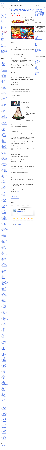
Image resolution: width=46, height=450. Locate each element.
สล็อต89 (3, 352)
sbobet (3, 230)
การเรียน (3, 302)
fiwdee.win (3, 123)
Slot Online (3, 246)
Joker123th (36, 9)
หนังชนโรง (2, 13)
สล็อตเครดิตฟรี (4, 361)
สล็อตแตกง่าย (4, 366)
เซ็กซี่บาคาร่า (3, 379)
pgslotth (3, 204)
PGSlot (43, 9)
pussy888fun (4, 216)
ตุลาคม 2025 (4, 414)
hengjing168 (3, 133)
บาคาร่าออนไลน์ (4, 324)
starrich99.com (4, 258)
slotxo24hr (3, 252)
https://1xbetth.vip (3, 46)
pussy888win (4, 218)
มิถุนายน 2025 (4, 417)
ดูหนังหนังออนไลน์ (4, 310)
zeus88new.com (4, 301)
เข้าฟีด (3, 446)
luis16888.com (4, 160)
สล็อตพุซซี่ (3, 358)
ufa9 (2, 275)
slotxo (1, 43)
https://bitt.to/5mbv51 (14, 196)
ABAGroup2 (3, 74)
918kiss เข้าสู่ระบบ (4, 71)
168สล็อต (3, 63)
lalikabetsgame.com (5, 151)
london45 (3, 157)
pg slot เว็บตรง (4, 186)
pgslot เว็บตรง (4, 197)
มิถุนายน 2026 (4, 407)
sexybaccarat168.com (5, 237)
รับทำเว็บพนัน (4, 340)
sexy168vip (3, 234)
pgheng (3, 193)
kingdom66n (4, 147)
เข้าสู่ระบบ (3, 445)
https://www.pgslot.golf (4, 19)
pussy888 (36, 44)
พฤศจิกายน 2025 (4, 413)
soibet (3, 253)
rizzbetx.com (4, 222)
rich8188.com (4, 221)
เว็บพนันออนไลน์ (4, 387)
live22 (1, 23)
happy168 (3, 132)
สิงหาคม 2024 (4, 426)
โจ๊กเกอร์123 (3, 398)
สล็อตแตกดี (3, 367)
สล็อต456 (3, 345)
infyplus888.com (4, 138)
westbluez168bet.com (5, 293)
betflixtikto (3, 92)
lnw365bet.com (4, 156)
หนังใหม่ (3, 373)
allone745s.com (4, 80)
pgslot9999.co (4, 201)
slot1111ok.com (4, 247)
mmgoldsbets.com (4, 171)
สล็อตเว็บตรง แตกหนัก (5, 363)
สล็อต (3, 343)
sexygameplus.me (4, 239)
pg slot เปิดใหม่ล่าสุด (5, 185)
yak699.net (3, 298)
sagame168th (4, 227)
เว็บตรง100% (3, 382)
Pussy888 (3, 215)
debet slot (3, 109)
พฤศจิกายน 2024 (4, 423)
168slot (3, 62)
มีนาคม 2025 (4, 420)
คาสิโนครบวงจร (4, 305)
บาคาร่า (2, 42)
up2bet (3, 284)
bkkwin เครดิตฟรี (4, 97)
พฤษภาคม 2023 (4, 439)
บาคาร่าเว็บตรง (4, 325)
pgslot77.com (4, 199)
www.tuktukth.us (4, 295)
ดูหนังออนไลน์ (2, 16)
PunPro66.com (4, 210)
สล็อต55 (3, 346)
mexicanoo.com (4, 168)
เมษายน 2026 (4, 409)
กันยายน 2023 (4, 435)
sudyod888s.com (4, 259)
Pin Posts (18, 3)
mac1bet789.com (4, 164)
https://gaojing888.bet (38, 50)
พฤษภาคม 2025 (4, 418)
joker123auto (4, 142)
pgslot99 (3, 200)
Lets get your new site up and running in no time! (10, 3)
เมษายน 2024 (4, 429)
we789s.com (4, 292)
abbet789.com (4, 75)
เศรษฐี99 (3, 395)
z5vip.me (3, 299)
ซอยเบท (3, 308)
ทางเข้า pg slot (4, 318)
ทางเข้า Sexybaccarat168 (5, 319)
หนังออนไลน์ (3, 371)
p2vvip (3, 181)
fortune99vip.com (4, 124)
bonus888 (3, 100)
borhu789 (3, 101)
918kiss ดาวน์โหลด (4, 70)
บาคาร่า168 (3, 323)
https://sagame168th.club (4, 14)
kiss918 (36, 51)
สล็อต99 (3, 355)
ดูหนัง (40, 12)
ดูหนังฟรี (2, 25)
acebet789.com (4, 77)
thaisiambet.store (4, 262)
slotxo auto (3, 251)
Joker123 (3, 141)
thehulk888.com (4, 264)
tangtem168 (36, 12)
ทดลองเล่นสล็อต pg (4, 316)
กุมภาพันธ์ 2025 (4, 421)
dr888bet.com (4, 112)
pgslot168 (3, 198)
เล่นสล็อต (3, 381)
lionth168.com (4, 153)
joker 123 (2, 49)
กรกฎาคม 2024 (4, 427)
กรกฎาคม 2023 (4, 437)
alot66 (3, 81)
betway (3, 94)
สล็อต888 (2, 39)
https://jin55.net (3, 35)
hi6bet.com (3, 134)
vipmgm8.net (4, 289)
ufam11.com (3, 280)
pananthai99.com (4, 182)
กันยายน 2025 (4, 415)
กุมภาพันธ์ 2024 (4, 431)
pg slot (2, 48)
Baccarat (3, 86)
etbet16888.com (4, 117)
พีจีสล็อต (3, 330)
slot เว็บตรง (36, 37)
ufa (2, 272)
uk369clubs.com (4, 283)
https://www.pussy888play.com (5, 17)
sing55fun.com (4, 241)
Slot (2, 245)
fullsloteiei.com (4, 127)
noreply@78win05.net (22, 213)
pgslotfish (3, 203)
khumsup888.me (4, 144)
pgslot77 (2, 20)
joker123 (2, 15)
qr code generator (4, 219)
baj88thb (3, 87)
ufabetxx (3, 277)
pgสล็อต (3, 206)
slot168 (2, 34)
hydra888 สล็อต (4, 136)
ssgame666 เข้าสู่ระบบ (5, 257)
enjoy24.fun (3, 114)
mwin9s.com (4, 172)
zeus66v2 (3, 300)
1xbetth (36, 48)
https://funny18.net (37, 49)
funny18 (3, 129)
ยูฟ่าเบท (3, 336)
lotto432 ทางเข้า (4, 158)
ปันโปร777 (3, 328)
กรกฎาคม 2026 (4, 406)
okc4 (2, 178)
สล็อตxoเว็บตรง (4, 357)
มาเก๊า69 (3, 335)
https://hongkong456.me (4, 27)
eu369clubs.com (4, 118)
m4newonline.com (4, 162)
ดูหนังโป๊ (2, 45)
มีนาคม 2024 (4, 430)
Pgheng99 (3, 194)
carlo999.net (4, 104)
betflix (3, 91)
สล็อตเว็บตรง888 (4, 364)
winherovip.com (4, 294)
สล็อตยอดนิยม (4, 359)
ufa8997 (3, 274)
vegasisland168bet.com (5, 286)
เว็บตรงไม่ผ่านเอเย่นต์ (4, 385)
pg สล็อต (3, 189)
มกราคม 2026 (4, 411)
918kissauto (38, 7)
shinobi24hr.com (4, 240)
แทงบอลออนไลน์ (4, 396)
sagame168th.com (4, 228)
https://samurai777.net (4, 50)
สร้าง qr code (4, 342)
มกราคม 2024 (4, 432)
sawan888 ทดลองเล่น (5, 229)
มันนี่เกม (3, 334)
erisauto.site (3, 116)
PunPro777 (3, 211)
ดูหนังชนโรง (36, 73)
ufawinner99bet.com (5, 282)
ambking (3, 83)
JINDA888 (2, 40)
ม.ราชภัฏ (3, 333)
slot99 (36, 38)
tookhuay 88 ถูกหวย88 (5, 268)
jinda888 (3, 140)
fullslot (3, 126)
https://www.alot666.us (38, 39)
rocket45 (3, 223)
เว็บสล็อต (3, 388)
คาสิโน (3, 304)
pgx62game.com (4, 205)
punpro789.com (4, 213)
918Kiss (3, 69)
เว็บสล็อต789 (3, 390)
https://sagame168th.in (38, 61)
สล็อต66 (2, 28)
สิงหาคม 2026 (4, 405)
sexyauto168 (4, 235)
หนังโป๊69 (3, 372)
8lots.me (3, 68)
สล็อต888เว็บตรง (4, 351)
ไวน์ (2, 400)
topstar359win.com (4, 269)
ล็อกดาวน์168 (4, 341)
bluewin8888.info (4, 98)
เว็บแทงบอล (3, 394)
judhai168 (36, 41)
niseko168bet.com (4, 175)
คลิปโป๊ (36, 47)
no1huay (3, 176)
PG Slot (40, 9)
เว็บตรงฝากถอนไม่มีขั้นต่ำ (5, 384)
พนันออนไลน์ (3, 329)
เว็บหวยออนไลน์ (4, 393)
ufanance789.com (4, 281)
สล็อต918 (3, 353)
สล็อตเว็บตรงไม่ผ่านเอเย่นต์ (5, 365)
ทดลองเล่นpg (4, 314)
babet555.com (4, 85)
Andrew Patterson (23, 13)
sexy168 (3, 233)
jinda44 (2, 37)
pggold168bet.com (4, 192)
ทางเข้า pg (3, 317)
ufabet (3, 276)
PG (2, 183)
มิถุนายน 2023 (4, 438)
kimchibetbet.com (4, 146)
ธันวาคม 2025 (4, 412)
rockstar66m (4, 224)
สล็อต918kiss (4, 354)
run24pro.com (4, 225)
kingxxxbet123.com (4, 148)
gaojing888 (3, 130)
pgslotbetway (2, 52)
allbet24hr (3, 79)
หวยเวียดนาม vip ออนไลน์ (5, 375)
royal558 (12, 17)
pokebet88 (3, 207)
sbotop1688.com (4, 231)
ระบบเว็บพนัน (4, 339)
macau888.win (4, 165)
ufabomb (3, 278)
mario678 (3, 166)
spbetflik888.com (4, 254)
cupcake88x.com (4, 108)
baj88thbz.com (4, 88)
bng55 (3, 99)
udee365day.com (4, 271)
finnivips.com (4, 121)
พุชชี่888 (3, 331)
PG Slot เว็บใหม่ (4, 187)
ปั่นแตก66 (42, 14)
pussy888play (4, 217)
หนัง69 (3, 369)
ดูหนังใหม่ (3, 313)
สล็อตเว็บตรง (2, 36)
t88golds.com (4, 260)
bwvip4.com (3, 103)
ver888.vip (3, 288)
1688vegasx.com (4, 61)
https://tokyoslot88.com (4, 51)
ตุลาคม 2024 (4, 424)
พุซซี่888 (44, 14)
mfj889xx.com (4, 170)
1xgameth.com (4, 67)
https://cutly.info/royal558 (14, 194)
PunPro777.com (4, 212)
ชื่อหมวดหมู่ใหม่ (4, 307)
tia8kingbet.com (4, 265)
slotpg (1, 44)
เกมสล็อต (3, 377)
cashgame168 (4, 105)
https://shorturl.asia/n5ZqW (15, 198)
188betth (3, 65)
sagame (36, 11)
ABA (2, 73)
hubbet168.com (4, 135)
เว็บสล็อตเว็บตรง (4, 391)
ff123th (3, 120)
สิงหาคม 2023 (4, 436)
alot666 (3, 82)
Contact (2, 3)
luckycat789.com (4, 159)
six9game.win (4, 242)
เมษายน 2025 (4, 419)
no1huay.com (4, 177)
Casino (3, 106)
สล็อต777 (3, 349)
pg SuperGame (4, 188)
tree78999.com (4, 270)
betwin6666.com (4, 95)
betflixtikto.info (4, 93)
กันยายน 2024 (4, 425)
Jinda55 (3, 139)
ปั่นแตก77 (3, 327)
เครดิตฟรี (3, 378)
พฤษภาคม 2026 (4, 408)
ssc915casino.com (4, 256)
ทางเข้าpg (3, 320)
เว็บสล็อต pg (3, 389)
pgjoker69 (3, 195)
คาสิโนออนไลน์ (4, 306)
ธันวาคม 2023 (4, 433)
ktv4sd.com (3, 150)
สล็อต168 (2, 26)
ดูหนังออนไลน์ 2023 (4, 312)
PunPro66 (3, 209)
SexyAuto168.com (4, 236)
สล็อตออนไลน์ (4, 360)
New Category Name (5, 174)
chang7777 (3, 107)
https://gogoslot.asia (3, 54)
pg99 (1, 21)
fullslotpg (2, 22)
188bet (3, 64)
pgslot (36, 43)
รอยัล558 (17, 191)
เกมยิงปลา (3, 376)
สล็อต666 (3, 348)
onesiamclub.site (4, 180)
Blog (0, 3)
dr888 (3, 111)
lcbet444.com (4, 152)
